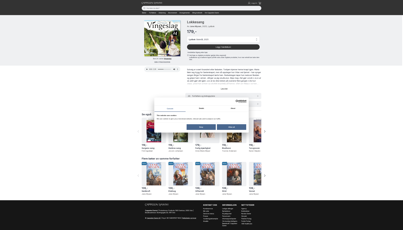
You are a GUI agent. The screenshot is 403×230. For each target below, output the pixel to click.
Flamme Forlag (246, 219)
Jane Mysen (195, 26)
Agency (244, 208)
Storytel (244, 216)
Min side (206, 211)
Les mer (224, 88)
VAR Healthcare (246, 224)
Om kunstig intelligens (229, 221)
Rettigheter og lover (189, 218)
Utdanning (162, 13)
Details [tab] (201, 108)
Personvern (226, 216)
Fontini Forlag (246, 221)
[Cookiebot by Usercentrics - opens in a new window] (237, 101)
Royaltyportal (226, 213)
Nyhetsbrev (226, 211)
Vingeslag (167, 59)
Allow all (231, 127)
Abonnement (172, 13)
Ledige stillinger (227, 208)
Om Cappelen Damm (212, 13)
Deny (201, 127)
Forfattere (152, 13)
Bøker (144, 13)
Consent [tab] (170, 108)
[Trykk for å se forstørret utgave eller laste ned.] (162, 38)
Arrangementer (184, 13)
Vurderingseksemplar (210, 219)
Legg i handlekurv (223, 47)
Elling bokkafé (197, 13)
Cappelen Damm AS (153, 218)
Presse (205, 216)
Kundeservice (208, 208)
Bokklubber (245, 211)
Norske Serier (246, 213)
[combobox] (201, 8)
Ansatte (205, 221)
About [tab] (233, 108)
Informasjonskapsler (229, 219)
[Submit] (144, 8)
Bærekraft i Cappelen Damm (229, 224)
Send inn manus (208, 213)
